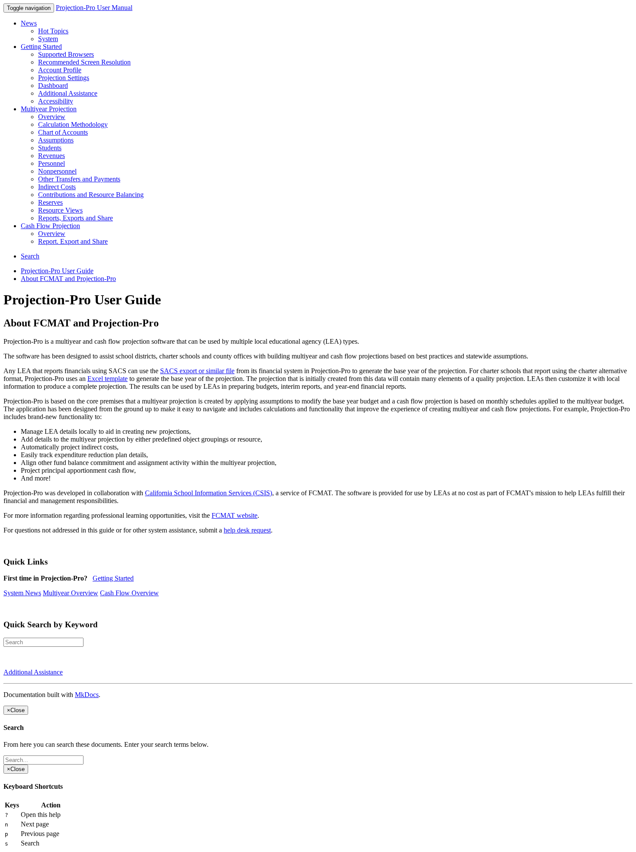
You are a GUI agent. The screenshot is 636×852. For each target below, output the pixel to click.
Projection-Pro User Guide (57, 270)
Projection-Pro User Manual (94, 7)
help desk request (247, 530)
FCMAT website (234, 515)
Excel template (107, 378)
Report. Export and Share (73, 241)
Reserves (50, 202)
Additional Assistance (67, 93)
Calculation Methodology (73, 124)
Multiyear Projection (49, 109)
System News (22, 593)
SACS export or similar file (197, 370)
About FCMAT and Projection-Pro (68, 278)
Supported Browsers (66, 54)
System (48, 38)
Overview (51, 116)
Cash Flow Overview (129, 593)
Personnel (51, 163)
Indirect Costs (57, 186)
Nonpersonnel (57, 171)
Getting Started (41, 46)
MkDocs (87, 694)
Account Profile (59, 70)
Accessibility (55, 101)
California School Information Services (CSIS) (208, 493)
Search (30, 256)
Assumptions (56, 140)
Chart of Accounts (63, 132)
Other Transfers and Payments (79, 179)
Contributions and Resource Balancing (91, 194)
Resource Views (60, 210)
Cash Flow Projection (50, 225)
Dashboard (53, 85)
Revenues (51, 155)
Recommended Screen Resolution (84, 62)
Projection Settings (63, 77)
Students (49, 148)
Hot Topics (53, 31)
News (29, 23)
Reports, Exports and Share (75, 218)
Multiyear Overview (70, 593)
